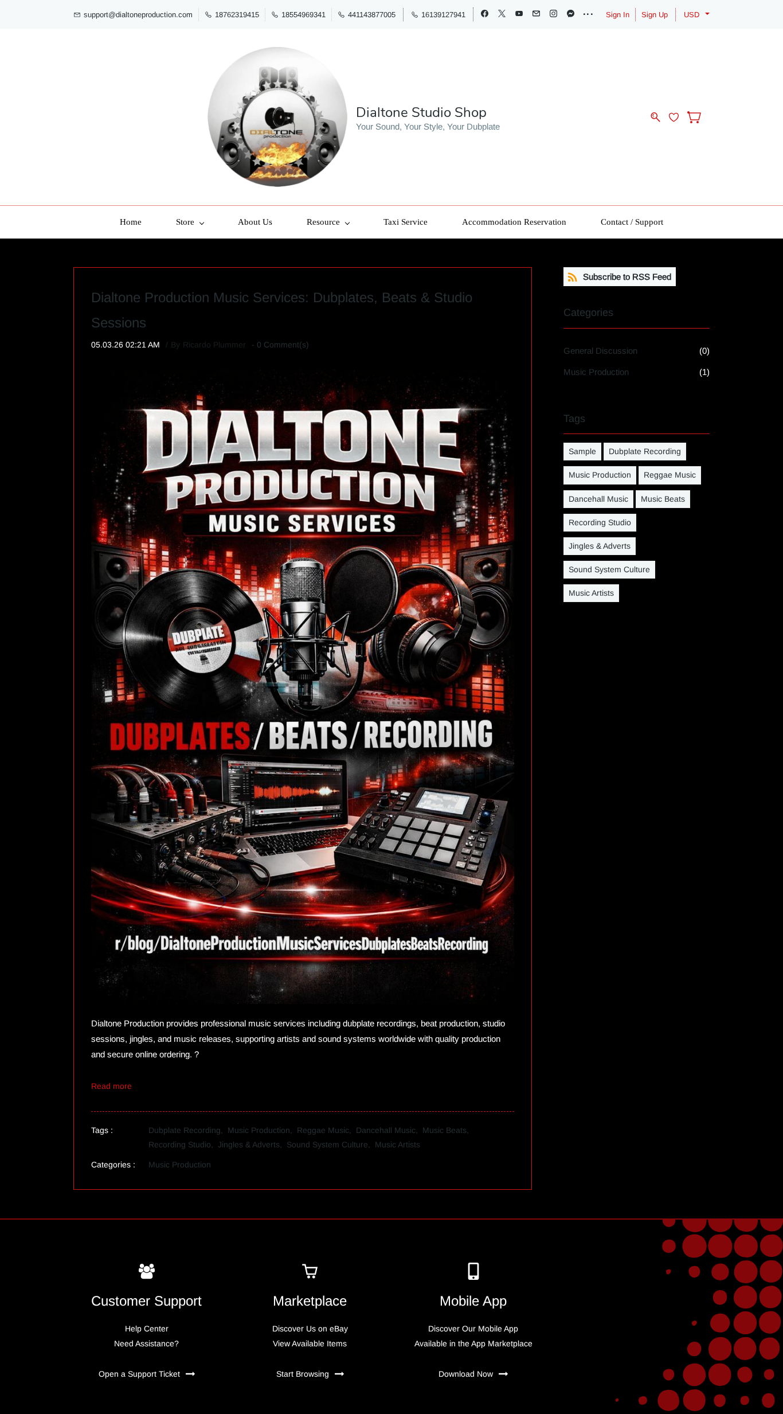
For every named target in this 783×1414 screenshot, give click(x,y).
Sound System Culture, (331, 1144)
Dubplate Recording (645, 451)
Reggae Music (670, 474)
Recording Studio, (183, 1144)
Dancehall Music (598, 498)
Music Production (179, 1164)
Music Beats (663, 498)
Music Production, (262, 1130)
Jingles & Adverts (600, 545)
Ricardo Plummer (214, 344)
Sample (582, 451)
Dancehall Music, (389, 1130)
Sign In (617, 14)
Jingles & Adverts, (252, 1144)
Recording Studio (600, 522)
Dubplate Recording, (188, 1130)
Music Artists (397, 1144)
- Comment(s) (280, 344)
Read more (111, 1086)
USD (691, 14)
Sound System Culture (609, 569)
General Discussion (600, 351)
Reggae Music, (326, 1130)
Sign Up (654, 14)
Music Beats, (447, 1130)
